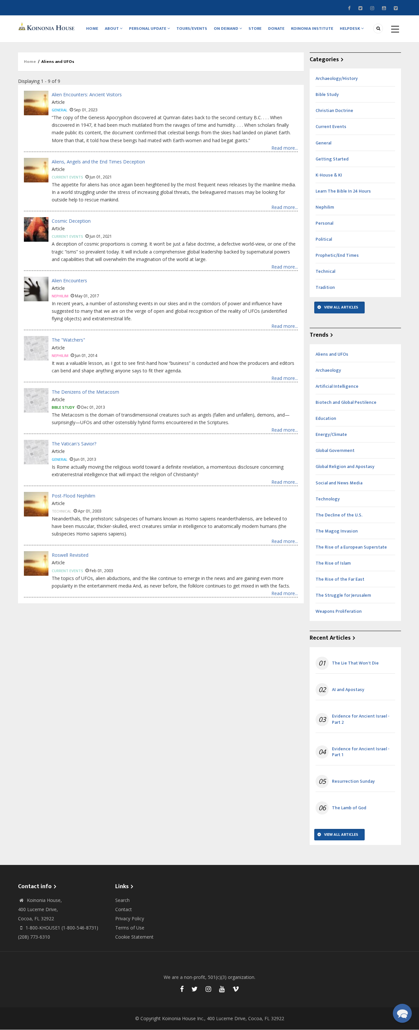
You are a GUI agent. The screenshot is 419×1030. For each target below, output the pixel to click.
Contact (123, 909)
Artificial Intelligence (337, 386)
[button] (402, 1013)
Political (324, 239)
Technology (328, 499)
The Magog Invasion (337, 531)
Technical (61, 511)
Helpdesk (350, 28)
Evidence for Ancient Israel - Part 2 (361, 719)
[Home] (47, 26)
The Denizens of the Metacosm (85, 392)
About (112, 28)
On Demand (226, 28)
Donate (276, 28)
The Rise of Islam (333, 563)
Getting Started (332, 159)
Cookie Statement (134, 937)
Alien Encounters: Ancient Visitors (87, 94)
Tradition (325, 287)
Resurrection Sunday (353, 781)
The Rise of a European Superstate (351, 547)
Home (92, 28)
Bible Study (63, 407)
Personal (324, 223)
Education (326, 418)
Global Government (335, 450)
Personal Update (148, 28)
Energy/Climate (331, 434)
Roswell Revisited (70, 555)
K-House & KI (329, 175)
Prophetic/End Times (337, 255)
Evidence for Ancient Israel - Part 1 (361, 752)
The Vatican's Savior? (74, 443)
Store (255, 28)
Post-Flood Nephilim (73, 496)
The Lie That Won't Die (355, 663)
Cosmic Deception (71, 221)
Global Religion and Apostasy (345, 466)
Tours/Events (191, 28)
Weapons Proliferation (339, 611)
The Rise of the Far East (340, 579)
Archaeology (328, 370)
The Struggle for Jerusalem (343, 595)
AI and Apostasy (348, 690)
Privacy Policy (129, 918)
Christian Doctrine (334, 110)
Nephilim (60, 295)
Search (122, 900)
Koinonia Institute (312, 28)
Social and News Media (339, 483)
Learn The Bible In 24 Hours (343, 191)
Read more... (284, 148)
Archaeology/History (337, 78)
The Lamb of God (349, 808)
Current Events (67, 177)
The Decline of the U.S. (339, 515)
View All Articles (341, 307)
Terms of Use (129, 928)
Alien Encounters (69, 280)
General (59, 109)
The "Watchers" (68, 340)
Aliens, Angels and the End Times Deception (98, 162)
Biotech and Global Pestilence (346, 402)
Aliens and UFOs (332, 354)
